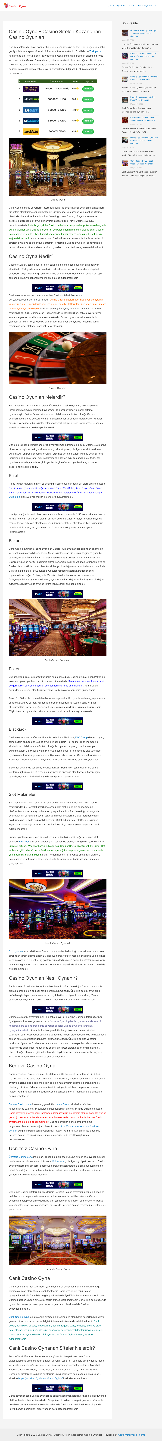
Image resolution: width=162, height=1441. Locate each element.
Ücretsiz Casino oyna (21, 1156)
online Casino (62, 1104)
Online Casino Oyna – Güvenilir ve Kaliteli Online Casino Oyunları (144, 141)
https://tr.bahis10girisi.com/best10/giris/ (40, 1378)
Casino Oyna (115, 5)
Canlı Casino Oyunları (141, 5)
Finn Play (24, 841)
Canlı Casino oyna (19, 1316)
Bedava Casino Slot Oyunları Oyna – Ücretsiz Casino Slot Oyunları (143, 56)
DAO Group (81, 737)
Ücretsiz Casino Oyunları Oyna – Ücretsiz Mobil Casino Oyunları (144, 33)
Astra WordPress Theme (131, 1434)
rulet (62, 1161)
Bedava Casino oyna (20, 1104)
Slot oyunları (16, 951)
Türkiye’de (95, 51)
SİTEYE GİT (88, 89)
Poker (55, 1161)
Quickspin (14, 496)
